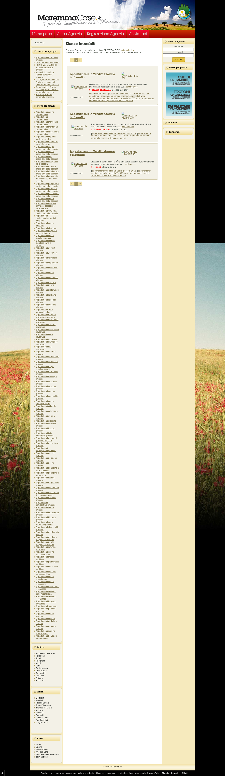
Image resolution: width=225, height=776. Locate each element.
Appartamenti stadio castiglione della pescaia (47, 199)
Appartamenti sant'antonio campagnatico (47, 133)
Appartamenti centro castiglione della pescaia (47, 152)
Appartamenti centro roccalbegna (45, 577)
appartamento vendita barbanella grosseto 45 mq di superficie (120, 137)
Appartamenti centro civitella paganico (45, 236)
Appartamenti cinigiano (46, 228)
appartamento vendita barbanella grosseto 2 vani (114, 171)
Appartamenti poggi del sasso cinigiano (46, 232)
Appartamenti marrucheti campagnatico (47, 123)
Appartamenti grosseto (46, 421)
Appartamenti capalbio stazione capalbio (46, 138)
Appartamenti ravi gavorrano (44, 348)
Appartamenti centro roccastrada (45, 582)
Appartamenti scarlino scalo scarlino (45, 632)
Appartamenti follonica (46, 282)
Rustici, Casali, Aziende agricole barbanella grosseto (46, 67)
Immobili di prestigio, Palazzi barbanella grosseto (45, 74)
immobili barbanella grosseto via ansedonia (108, 94)
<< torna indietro (127, 50)
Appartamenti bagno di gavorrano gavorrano (46, 316)
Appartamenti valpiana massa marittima (46, 573)
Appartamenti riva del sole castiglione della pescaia (47, 194)
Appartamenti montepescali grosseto (46, 449)
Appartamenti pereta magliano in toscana (45, 543)
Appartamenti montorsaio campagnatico (47, 128)
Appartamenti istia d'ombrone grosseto (45, 434)
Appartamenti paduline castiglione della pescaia (47, 167)
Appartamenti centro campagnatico (45, 113)
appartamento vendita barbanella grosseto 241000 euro (115, 98)
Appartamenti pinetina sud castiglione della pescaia (47, 172)
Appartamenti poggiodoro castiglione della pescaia (47, 185)
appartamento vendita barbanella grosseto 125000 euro (121, 134)
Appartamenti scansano (46, 606)
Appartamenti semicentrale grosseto (46, 503)
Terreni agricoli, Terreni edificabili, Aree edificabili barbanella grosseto (47, 89)
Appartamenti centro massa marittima (45, 553)
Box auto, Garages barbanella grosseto (45, 95)
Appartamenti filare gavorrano (44, 335)
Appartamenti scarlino (45, 619)
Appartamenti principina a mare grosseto (47, 469)
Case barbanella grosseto (47, 62)
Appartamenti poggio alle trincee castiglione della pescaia (47, 178)
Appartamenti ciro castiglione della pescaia (47, 157)
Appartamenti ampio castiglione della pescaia (47, 147)
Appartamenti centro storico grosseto (45, 402)
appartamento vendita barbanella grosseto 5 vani (123, 96)
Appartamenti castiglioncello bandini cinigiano (46, 218)
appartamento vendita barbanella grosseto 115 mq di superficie (121, 99)
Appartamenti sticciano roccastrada (46, 597)
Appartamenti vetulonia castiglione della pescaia (47, 212)
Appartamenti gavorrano (46, 339)
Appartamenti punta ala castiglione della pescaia (47, 189)
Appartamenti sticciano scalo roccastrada (46, 592)
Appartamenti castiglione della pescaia (47, 162)
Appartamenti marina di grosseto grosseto (46, 439)
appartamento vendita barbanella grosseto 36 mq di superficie (120, 174)
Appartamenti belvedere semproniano (46, 637)
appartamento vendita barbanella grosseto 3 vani (114, 133)
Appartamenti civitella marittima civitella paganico (45, 243)
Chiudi (184, 773)
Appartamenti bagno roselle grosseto (45, 367)
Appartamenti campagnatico (42, 118)
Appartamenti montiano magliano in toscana (46, 538)
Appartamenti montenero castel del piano (47, 143)
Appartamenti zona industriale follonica (44, 311)
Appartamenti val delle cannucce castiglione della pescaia (46, 206)
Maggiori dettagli (170, 773)
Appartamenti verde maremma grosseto (44, 523)
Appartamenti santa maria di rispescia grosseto (47, 493)
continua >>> (132, 87)
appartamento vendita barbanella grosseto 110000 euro (121, 172)
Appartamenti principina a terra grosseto (47, 474)
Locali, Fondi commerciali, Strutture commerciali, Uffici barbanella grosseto (47, 82)
